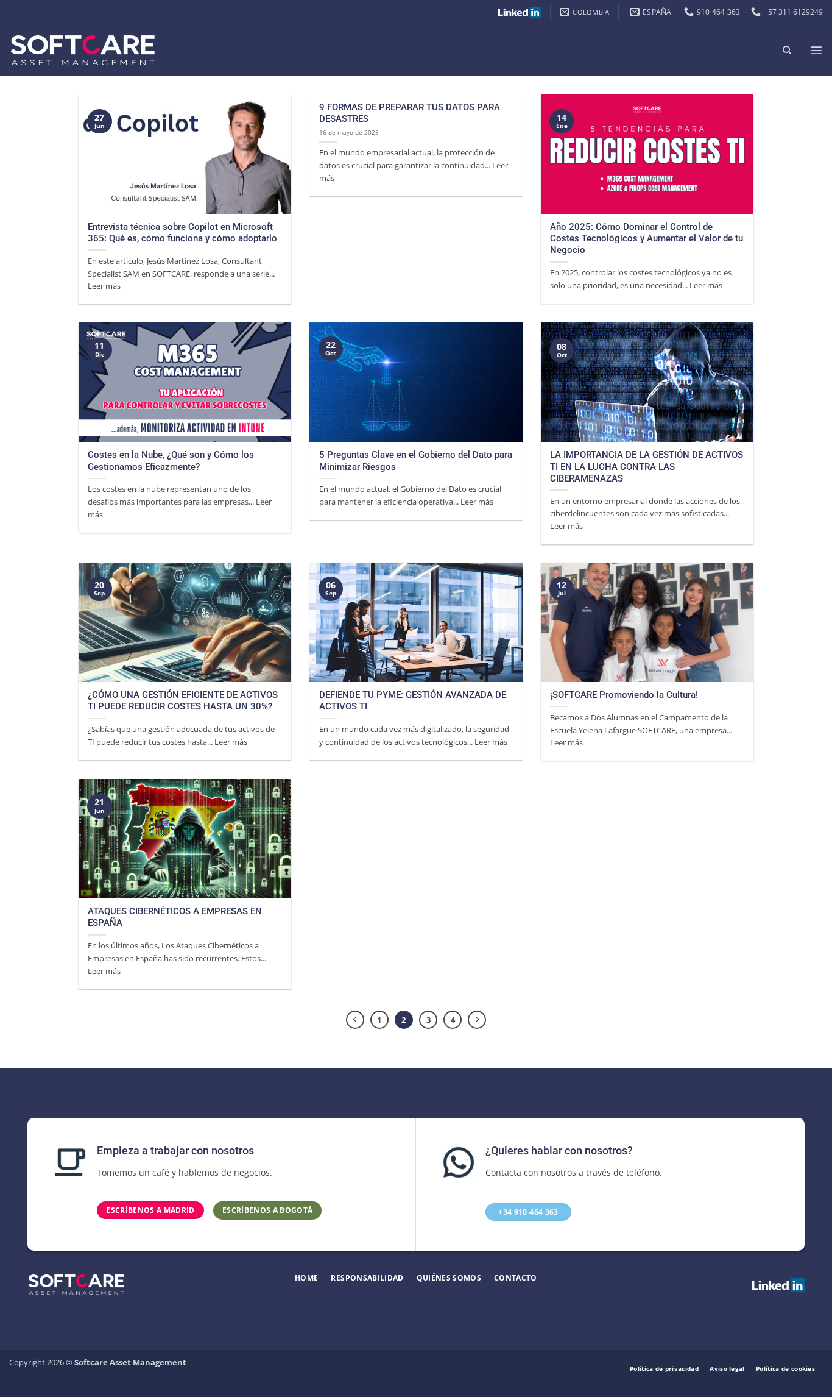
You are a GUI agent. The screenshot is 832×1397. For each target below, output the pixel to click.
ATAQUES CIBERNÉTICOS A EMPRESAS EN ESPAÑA (175, 917)
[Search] (787, 50)
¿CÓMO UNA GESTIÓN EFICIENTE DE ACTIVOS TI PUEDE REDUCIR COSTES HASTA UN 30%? (183, 700)
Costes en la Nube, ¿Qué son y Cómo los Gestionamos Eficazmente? (171, 460)
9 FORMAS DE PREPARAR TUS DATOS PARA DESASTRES (409, 113)
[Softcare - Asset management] (82, 50)
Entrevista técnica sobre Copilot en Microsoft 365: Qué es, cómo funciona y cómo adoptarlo (182, 232)
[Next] (477, 1020)
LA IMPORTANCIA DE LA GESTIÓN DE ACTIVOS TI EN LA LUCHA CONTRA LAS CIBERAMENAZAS (646, 466)
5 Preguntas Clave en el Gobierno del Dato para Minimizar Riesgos (415, 460)
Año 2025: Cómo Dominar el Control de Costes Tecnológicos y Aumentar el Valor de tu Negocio (646, 238)
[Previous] (355, 1020)
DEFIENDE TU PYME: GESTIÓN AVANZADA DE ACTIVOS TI (412, 700)
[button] (816, 50)
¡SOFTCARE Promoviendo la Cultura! (624, 694)
